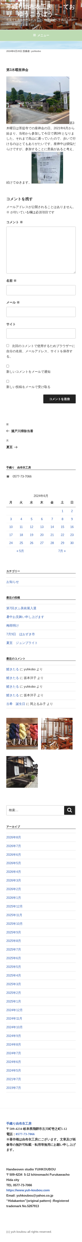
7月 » (62, 551)
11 (21, 527)
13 (42, 527)
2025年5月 (13, 967)
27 (42, 543)
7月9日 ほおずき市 (20, 634)
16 (72, 527)
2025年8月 (13, 941)
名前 (11, 280)
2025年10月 (14, 923)
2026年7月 (13, 846)
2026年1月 (13, 897)
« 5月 (20, 551)
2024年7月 (13, 1053)
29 (62, 543)
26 (31, 543)
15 (62, 527)
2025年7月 (13, 949)
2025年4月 (13, 975)
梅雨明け (12, 625)
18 (21, 535)
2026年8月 (13, 837)
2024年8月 (13, 1044)
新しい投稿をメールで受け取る (28, 387)
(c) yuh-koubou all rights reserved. (29, 1231)
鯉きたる (12, 669)
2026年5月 (13, 863)
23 (72, 535)
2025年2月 (13, 992)
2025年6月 (13, 958)
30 (72, 543)
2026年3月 (13, 880)
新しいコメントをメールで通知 (28, 371)
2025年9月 (13, 932)
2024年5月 (13, 1070)
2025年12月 (14, 906)
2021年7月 (13, 1079)
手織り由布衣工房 (19, 1123)
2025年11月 (14, 915)
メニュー (43, 35)
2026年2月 (13, 889)
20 (42, 535)
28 (52, 543)
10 (11, 527)
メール (13, 302)
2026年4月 (13, 871)
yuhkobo (36, 51)
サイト (11, 324)
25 (21, 543)
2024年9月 (13, 1036)
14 (52, 527)
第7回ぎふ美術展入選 (21, 608)
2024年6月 (13, 1062)
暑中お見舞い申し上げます (25, 617)
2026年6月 (13, 854)
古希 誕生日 (15, 704)
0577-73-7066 (25, 1134)
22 (62, 535)
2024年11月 (14, 1018)
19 (31, 535)
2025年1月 (13, 1001)
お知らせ (12, 582)
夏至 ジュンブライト (22, 643)
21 (52, 535)
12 (31, 527)
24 (11, 543)
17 (11, 535)
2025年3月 (13, 984)
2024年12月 (14, 1010)
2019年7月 (13, 1088)
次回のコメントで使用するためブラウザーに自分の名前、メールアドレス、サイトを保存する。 (40, 351)
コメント (14, 222)
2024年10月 (14, 1027)
